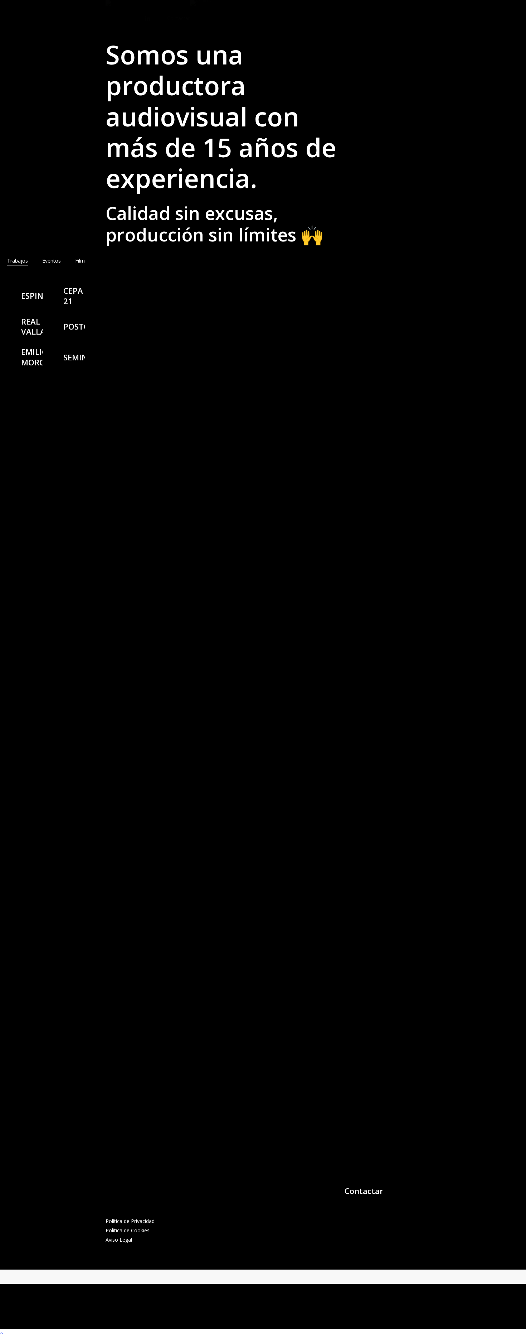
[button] (358, 1191)
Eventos (51, 260)
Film (80, 260)
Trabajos (17, 260)
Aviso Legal (119, 1239)
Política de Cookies (128, 1230)
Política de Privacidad (131, 1221)
